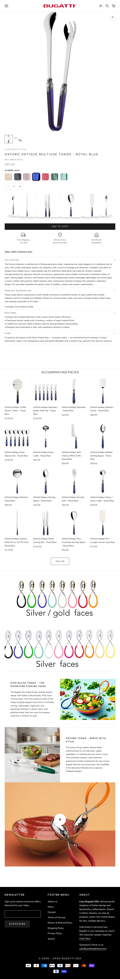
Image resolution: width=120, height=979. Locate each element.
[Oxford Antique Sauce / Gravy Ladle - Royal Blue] (15, 205)
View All (60, 561)
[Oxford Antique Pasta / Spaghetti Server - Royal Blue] (107, 205)
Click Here (84, 938)
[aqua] (64, 177)
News (51, 906)
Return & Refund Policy (60, 922)
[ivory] (8, 177)
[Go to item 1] (9, 139)
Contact (52, 912)
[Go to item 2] (18, 139)
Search (51, 938)
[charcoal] (18, 177)
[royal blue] (36, 177)
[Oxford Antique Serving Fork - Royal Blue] (8, 205)
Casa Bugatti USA (16, 149)
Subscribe (17, 924)
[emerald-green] (54, 177)
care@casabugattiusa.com (93, 948)
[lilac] (27, 177)
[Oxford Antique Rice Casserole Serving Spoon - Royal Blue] (75, 205)
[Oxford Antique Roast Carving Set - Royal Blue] (52, 205)
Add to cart (60, 226)
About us (52, 901)
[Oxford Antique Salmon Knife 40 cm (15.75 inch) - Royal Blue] (30, 205)
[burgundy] (45, 177)
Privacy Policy (55, 933)
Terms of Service (56, 917)
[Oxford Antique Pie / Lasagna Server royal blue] (95, 205)
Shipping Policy (56, 928)
